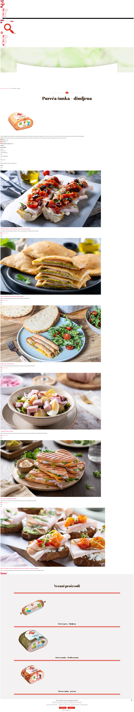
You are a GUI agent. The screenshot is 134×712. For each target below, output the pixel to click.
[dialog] (67, 705)
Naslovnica (2, 88)
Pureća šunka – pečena (67, 691)
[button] (67, 710)
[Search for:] (5, 21)
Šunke (10, 88)
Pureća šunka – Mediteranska (67, 657)
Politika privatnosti (78, 702)
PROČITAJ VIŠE (5, 233)
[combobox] (131, 700)
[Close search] (1, 22)
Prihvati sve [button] (63, 707)
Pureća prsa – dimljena (67, 624)
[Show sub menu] (3, 44)
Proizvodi (6, 88)
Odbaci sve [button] (71, 707)
